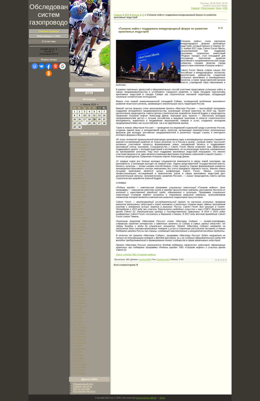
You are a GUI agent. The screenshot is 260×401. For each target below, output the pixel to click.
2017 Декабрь (79, 300)
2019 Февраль (79, 342)
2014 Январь (78, 156)
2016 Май (77, 242)
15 (74, 119)
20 (99, 119)
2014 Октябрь (79, 184)
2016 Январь (78, 229)
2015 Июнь (77, 208)
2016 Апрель (78, 239)
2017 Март (77, 272)
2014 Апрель (78, 165)
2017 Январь (78, 266)
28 (104, 123)
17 (84, 119)
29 (74, 127)
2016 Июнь (77, 245)
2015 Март (77, 199)
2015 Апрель (78, 202)
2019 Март (77, 345)
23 (79, 123)
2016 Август (78, 251)
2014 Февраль (79, 159)
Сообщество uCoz (82, 386)
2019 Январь (78, 339)
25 (89, 123)
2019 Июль (77, 357)
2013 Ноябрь (78, 150)
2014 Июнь (77, 172)
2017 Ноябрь (78, 297)
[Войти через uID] (35, 66)
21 (104, 119)
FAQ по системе (81, 389)
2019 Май (77, 351)
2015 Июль (77, 211)
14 (104, 115)
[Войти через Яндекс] (55, 66)
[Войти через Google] (62, 66)
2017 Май (77, 278)
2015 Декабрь (79, 226)
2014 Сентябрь (80, 181)
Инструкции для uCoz (84, 391)
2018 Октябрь (79, 330)
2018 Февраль (79, 306)
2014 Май (77, 168)
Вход (218, 8)
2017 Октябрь (79, 293)
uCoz (162, 398)
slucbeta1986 (144, 260)
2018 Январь (78, 303)
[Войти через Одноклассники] (49, 73)
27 (99, 123)
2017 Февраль (79, 269)
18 (89, 119)
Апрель (135, 15)
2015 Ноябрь (78, 223)
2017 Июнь (77, 281)
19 (94, 119)
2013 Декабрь (79, 153)
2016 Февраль (79, 232)
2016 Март (77, 236)
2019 (127, 15)
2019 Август (78, 361)
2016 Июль (77, 248)
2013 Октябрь (79, 147)
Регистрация (207, 8)
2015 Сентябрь (80, 217)
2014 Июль (77, 175)
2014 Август (78, 178)
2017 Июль (77, 284)
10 (84, 115)
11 (89, 115)
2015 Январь (78, 193)
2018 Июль (77, 321)
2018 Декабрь (79, 336)
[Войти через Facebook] (49, 66)
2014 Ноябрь (78, 187)
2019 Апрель (78, 348)
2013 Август (78, 141)
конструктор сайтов (146, 398)
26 (94, 123)
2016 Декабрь (79, 263)
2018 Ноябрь (78, 333)
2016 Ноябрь (78, 260)
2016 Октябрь (79, 257)
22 (74, 123)
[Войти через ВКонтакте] (42, 66)
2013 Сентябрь (80, 144)
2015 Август (78, 214)
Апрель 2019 (89, 104)
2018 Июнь (77, 318)
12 (94, 115)
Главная (195, 8)
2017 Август (78, 287)
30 (79, 127)
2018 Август (78, 324)
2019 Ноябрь (78, 370)
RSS (225, 8)
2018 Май (77, 315)
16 (79, 119)
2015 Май (77, 205)
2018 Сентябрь (80, 327)
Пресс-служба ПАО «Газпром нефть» (136, 254)
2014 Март (77, 162)
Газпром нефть (163, 260)
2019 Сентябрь (80, 364)
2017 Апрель (78, 275)
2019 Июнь (77, 354)
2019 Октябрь (79, 367)
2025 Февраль (79, 373)
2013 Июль (77, 138)
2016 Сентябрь (80, 254)
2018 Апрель (78, 312)
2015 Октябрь (79, 220)
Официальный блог (83, 384)
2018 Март (77, 309)
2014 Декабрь (79, 190)
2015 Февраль (79, 196)
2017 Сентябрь (80, 290)
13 (99, 115)
